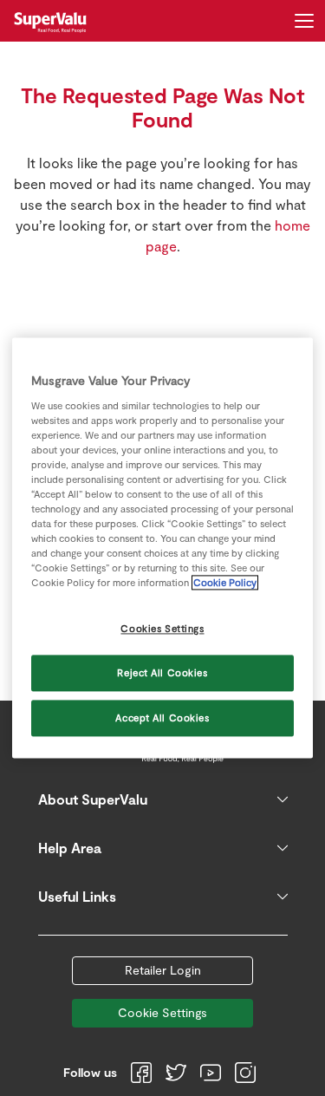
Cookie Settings (162, 1012)
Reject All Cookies (162, 673)
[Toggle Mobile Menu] (304, 21)
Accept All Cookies (162, 718)
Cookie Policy (225, 583)
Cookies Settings (162, 629)
